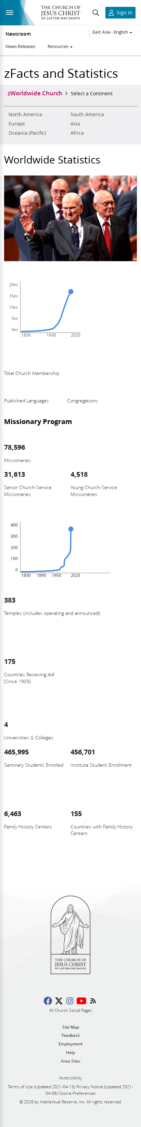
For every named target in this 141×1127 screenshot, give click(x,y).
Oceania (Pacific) (27, 133)
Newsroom (18, 34)
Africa (77, 133)
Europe (17, 123)
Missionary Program (38, 421)
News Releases (20, 46)
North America (25, 114)
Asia (75, 123)
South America (87, 114)
